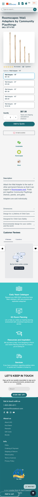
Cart (26, 4)
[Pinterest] (7, 412)
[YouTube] (14, 412)
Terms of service (10, 458)
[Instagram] (11, 412)
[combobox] (19, 9)
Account (19, 4)
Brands (7, 435)
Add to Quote (19, 124)
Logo (11, 4)
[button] (19, 178)
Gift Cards (8, 432)
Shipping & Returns (11, 451)
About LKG (8, 422)
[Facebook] (4, 412)
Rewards (8, 428)
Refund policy (9, 455)
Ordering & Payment (11, 448)
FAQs (7, 445)
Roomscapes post (18, 190)
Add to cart (9, 494)
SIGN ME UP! (19, 395)
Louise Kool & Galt (16, 490)
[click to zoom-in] (19, 47)
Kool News (8, 425)
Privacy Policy (9, 461)
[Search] (35, 9)
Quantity (6, 113)
